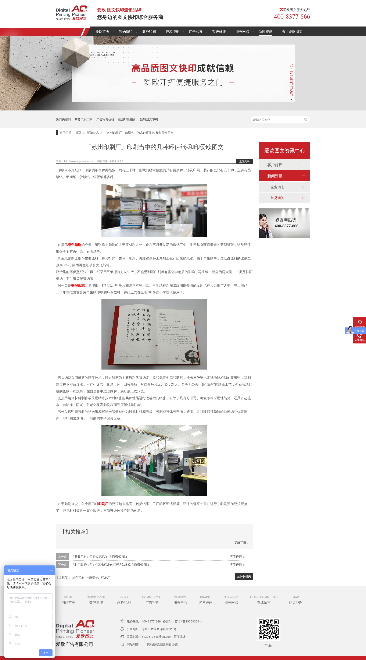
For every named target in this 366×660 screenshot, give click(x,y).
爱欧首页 (102, 31)
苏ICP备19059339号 (188, 621)
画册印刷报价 (127, 119)
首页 (78, 132)
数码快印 (126, 31)
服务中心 (180, 600)
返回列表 (244, 161)
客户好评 (219, 31)
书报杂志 (78, 285)
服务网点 (242, 31)
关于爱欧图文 (292, 31)
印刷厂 (103, 504)
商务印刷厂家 (83, 119)
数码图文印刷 (149, 119)
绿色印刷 (74, 245)
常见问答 (277, 197)
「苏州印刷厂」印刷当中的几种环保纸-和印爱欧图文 (138, 132)
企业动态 (277, 186)
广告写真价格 (105, 119)
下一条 (62, 564)
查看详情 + (237, 556)
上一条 (62, 556)
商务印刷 (149, 31)
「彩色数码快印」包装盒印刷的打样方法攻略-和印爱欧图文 (111, 564)
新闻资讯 (265, 31)
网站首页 (68, 600)
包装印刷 (172, 31)
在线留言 (263, 600)
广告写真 (195, 31)
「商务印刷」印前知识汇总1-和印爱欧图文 (100, 556)
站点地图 (295, 600)
